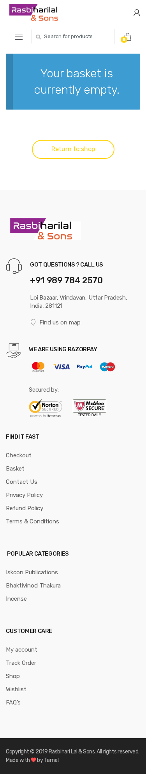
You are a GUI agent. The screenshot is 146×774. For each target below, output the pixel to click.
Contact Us (21, 481)
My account (21, 649)
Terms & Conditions (32, 521)
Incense (16, 598)
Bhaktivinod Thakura (33, 585)
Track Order (21, 662)
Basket (15, 468)
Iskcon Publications (32, 572)
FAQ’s (13, 702)
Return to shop (73, 149)
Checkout (19, 455)
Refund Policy (24, 508)
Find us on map (60, 322)
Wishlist (16, 689)
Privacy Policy (24, 495)
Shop (13, 676)
